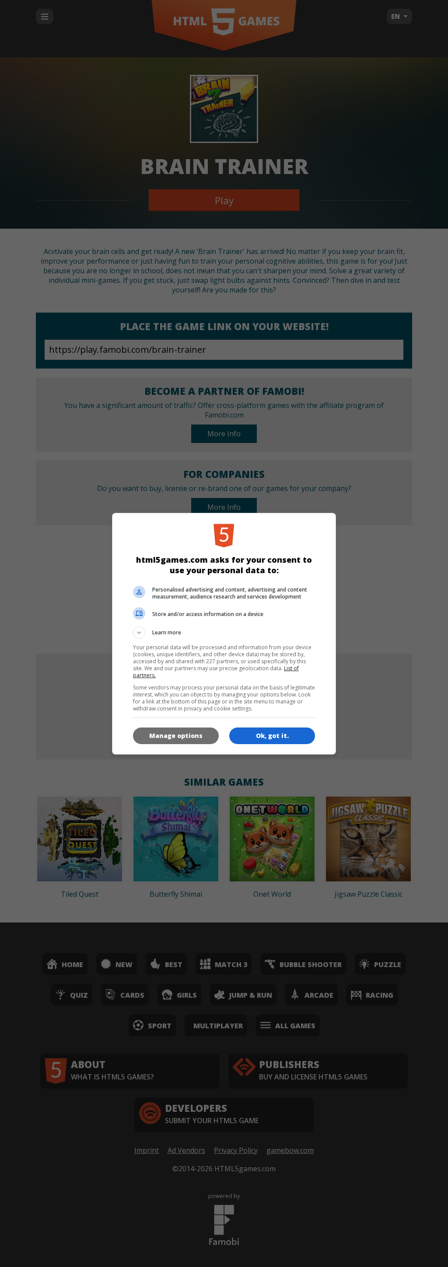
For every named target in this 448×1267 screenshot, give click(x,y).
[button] (224, 633)
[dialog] (224, 634)
